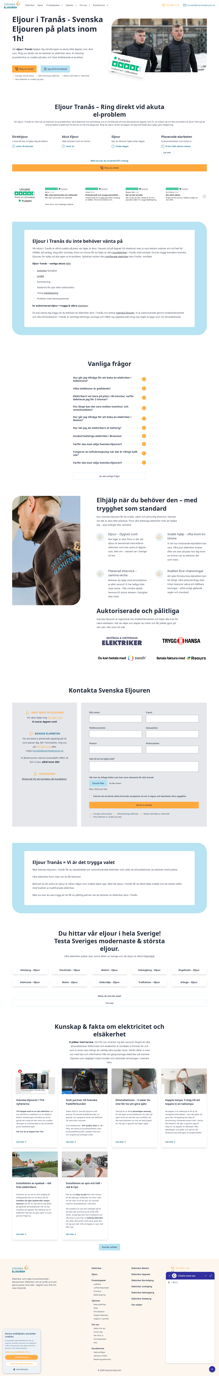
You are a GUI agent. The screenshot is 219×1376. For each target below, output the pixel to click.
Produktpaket (53, 5)
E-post (149, 712)
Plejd (96, 1308)
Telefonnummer (97, 727)
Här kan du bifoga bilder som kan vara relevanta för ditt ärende (121, 777)
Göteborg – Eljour (30, 970)
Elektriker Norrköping (142, 1280)
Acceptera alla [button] (21, 1357)
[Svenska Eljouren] (12, 5)
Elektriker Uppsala (140, 1274)
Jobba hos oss (99, 1328)
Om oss (83, 5)
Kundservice (99, 5)
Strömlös (42, 270)
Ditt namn (94, 712)
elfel (68, 263)
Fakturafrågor (99, 1352)
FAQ (95, 1342)
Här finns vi (98, 1335)
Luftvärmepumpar (101, 1287)
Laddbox (97, 1284)
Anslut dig (98, 1332)
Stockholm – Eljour (69, 970)
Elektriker (30, 5)
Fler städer (136, 1304)
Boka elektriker (100, 1304)
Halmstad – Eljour (30, 982)
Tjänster (70, 5)
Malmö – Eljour (109, 970)
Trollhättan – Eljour (149, 982)
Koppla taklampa (101, 1315)
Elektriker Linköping (141, 1286)
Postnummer (152, 743)
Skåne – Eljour (70, 982)
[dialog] (22, 1351)
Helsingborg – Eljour (149, 970)
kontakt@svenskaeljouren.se (47, 750)
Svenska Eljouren (125, 312)
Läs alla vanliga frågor (109, 476)
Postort (93, 743)
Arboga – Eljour (188, 982)
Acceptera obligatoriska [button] (21, 1364)
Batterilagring (100, 1295)
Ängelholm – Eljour (189, 970)
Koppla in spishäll (101, 1318)
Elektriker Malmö (140, 1268)
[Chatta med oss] (190, 1317)
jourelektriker (119, 252)
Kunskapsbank (100, 1339)
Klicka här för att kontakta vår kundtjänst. (44, 778)
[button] (212, 1369)
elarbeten (83, 305)
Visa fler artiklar (109, 1247)
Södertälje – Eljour (109, 982)
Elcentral (97, 1291)
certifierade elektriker (116, 256)
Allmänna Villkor (100, 1356)
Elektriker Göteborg (141, 1298)
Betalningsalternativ (102, 1359)
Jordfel (40, 276)
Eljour (40, 5)
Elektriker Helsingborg (142, 1292)
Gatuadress (152, 727)
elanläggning (51, 292)
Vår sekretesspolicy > (20, 1348)
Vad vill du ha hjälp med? (102, 758)
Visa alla (109, 1003)
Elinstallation (99, 1311)
